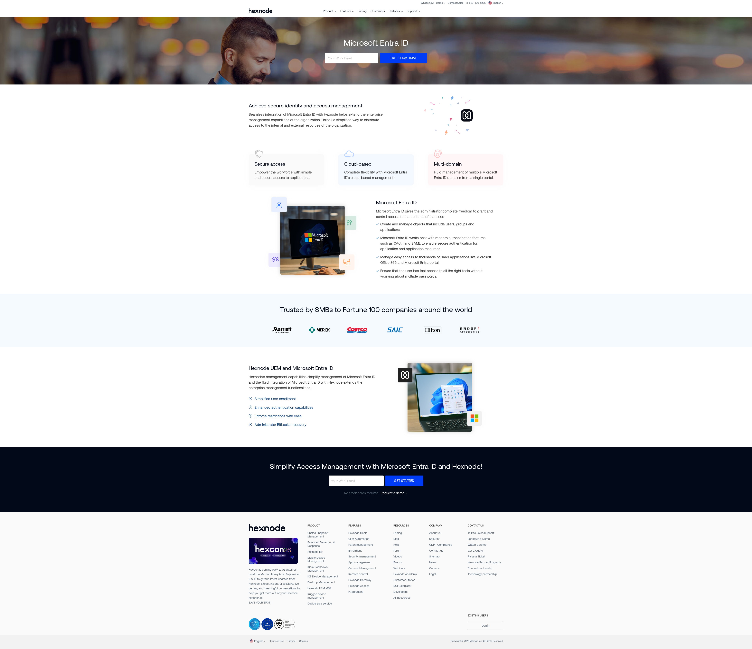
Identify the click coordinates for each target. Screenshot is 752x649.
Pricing (362, 11)
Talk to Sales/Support (481, 533)
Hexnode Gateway (359, 580)
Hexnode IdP (315, 551)
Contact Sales (455, 2)
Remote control (358, 574)
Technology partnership (482, 574)
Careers (434, 568)
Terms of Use (277, 641)
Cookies (303, 641)
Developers (400, 591)
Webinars (399, 568)
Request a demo (392, 493)
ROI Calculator (402, 585)
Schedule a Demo (479, 538)
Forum (397, 550)
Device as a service (319, 603)
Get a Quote (475, 550)
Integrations (355, 591)
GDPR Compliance (440, 544)
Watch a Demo (477, 544)
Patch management (360, 544)
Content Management (362, 568)
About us (434, 533)
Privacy (291, 641)
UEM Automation (358, 538)
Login (485, 625)
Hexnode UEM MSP (319, 588)
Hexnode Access (358, 585)
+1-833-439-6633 (476, 2)
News (432, 562)
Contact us (436, 550)
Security (434, 538)
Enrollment (355, 550)
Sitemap (434, 556)
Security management (362, 556)
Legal (432, 574)
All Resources (401, 597)
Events (397, 562)
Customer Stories (404, 580)
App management (359, 562)
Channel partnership (480, 568)
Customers (378, 11)
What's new (427, 2)
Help (396, 544)
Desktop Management (321, 582)
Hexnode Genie (357, 533)
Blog (396, 538)
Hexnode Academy (405, 574)
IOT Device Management (322, 576)
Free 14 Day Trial (403, 58)
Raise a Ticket (476, 556)
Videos (397, 556)
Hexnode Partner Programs (484, 562)
